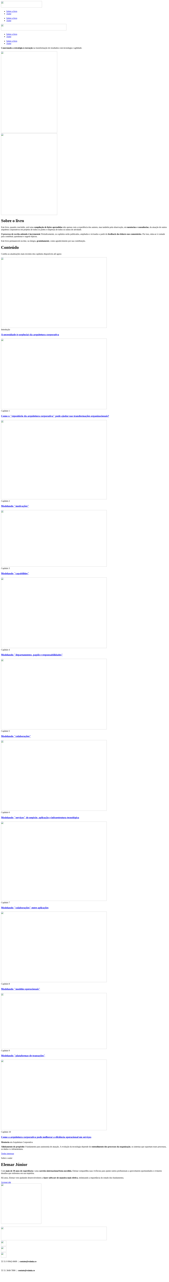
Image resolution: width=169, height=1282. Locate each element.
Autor (8, 14)
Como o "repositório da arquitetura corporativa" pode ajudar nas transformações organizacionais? (55, 416)
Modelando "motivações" (15, 506)
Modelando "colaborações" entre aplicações (24, 907)
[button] (5, 329)
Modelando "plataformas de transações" (23, 1055)
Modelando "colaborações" (16, 736)
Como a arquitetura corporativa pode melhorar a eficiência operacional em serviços (46, 1137)
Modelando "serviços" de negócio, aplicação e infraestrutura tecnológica (40, 817)
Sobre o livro (11, 11)
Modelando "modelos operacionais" (20, 989)
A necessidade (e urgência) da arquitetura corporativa (30, 334)
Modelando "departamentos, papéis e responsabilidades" (32, 654)
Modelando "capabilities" (15, 573)
